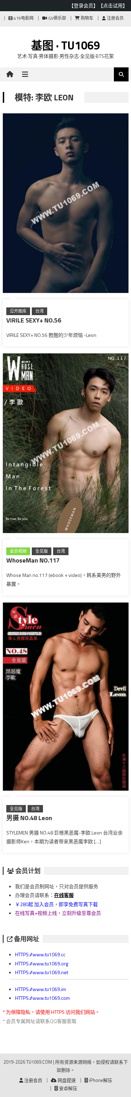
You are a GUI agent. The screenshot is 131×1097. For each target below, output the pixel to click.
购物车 (86, 18)
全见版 (41, 551)
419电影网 (23, 18)
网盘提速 (66, 1080)
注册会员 (115, 18)
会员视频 (18, 551)
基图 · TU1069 (65, 45)
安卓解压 (67, 1088)
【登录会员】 (83, 5)
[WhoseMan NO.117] (66, 444)
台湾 (39, 311)
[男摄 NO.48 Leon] (66, 698)
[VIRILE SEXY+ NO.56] (66, 204)
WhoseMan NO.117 (33, 560)
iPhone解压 (100, 1080)
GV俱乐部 (56, 18)
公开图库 (18, 311)
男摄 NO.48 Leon (29, 818)
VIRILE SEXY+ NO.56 (33, 320)
